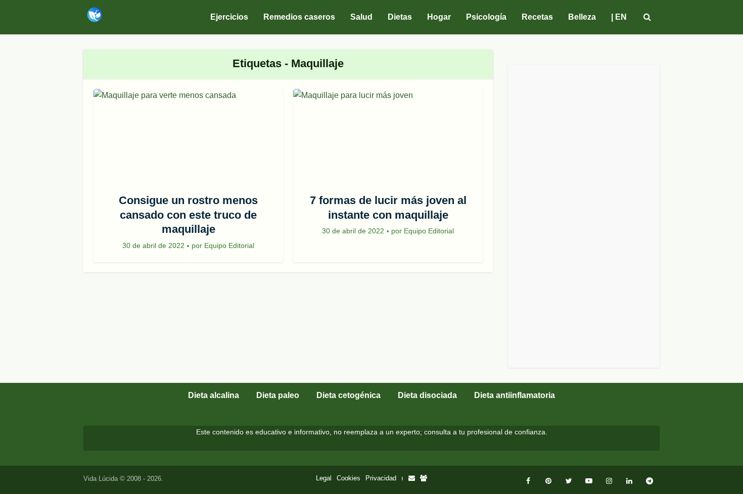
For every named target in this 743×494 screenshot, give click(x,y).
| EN (619, 17)
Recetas (537, 17)
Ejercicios (229, 17)
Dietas (400, 17)
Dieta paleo (277, 395)
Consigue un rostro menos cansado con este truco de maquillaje (188, 214)
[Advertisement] (584, 216)
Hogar (439, 17)
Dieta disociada (427, 395)
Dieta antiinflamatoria (514, 395)
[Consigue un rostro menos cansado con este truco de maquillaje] (188, 138)
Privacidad (380, 478)
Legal (324, 478)
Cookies (348, 478)
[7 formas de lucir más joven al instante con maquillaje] (388, 138)
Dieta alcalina (213, 395)
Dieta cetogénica (348, 395)
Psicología (486, 17)
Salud (361, 17)
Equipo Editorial (229, 245)
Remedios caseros (299, 17)
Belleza (582, 17)
